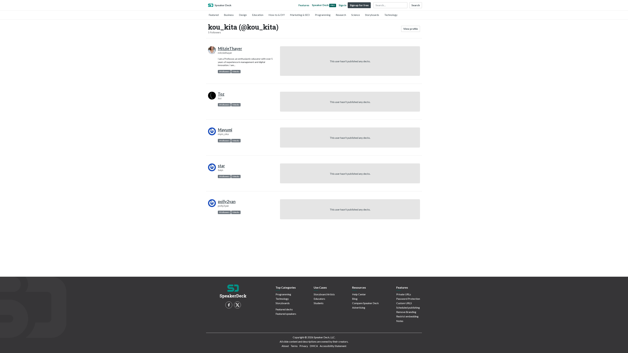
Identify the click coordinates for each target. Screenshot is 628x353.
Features (303, 5)
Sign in (342, 5)
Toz (221, 94)
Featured (214, 14)
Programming (323, 14)
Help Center (359, 294)
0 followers (224, 71)
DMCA (314, 345)
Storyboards (372, 14)
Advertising (358, 307)
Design (243, 14)
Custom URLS (404, 303)
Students (318, 303)
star (221, 165)
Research (341, 14)
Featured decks (284, 309)
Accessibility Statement (333, 345)
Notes (399, 320)
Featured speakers (286, 313)
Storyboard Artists (324, 294)
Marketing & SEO (300, 14)
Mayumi (225, 129)
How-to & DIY (277, 14)
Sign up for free (359, 5)
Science (355, 14)
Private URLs (403, 294)
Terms (294, 345)
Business (229, 14)
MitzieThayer (230, 48)
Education (257, 14)
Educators (319, 298)
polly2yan (227, 201)
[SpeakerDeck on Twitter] (237, 305)
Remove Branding (406, 311)
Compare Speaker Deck (365, 303)
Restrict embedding (407, 316)
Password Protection (408, 298)
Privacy (303, 345)
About (285, 345)
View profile (410, 28)
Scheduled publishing (408, 307)
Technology (390, 14)
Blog (355, 298)
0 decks (235, 71)
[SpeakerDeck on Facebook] (228, 305)
